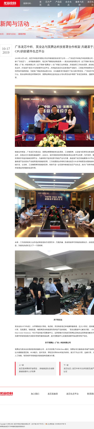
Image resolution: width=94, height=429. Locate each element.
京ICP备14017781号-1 (37, 424)
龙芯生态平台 (72, 394)
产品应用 (58, 3)
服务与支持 (79, 3)
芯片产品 (48, 3)
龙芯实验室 (53, 394)
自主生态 (68, 3)
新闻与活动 (11, 34)
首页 (40, 3)
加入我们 (35, 394)
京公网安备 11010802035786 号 (56, 424)
